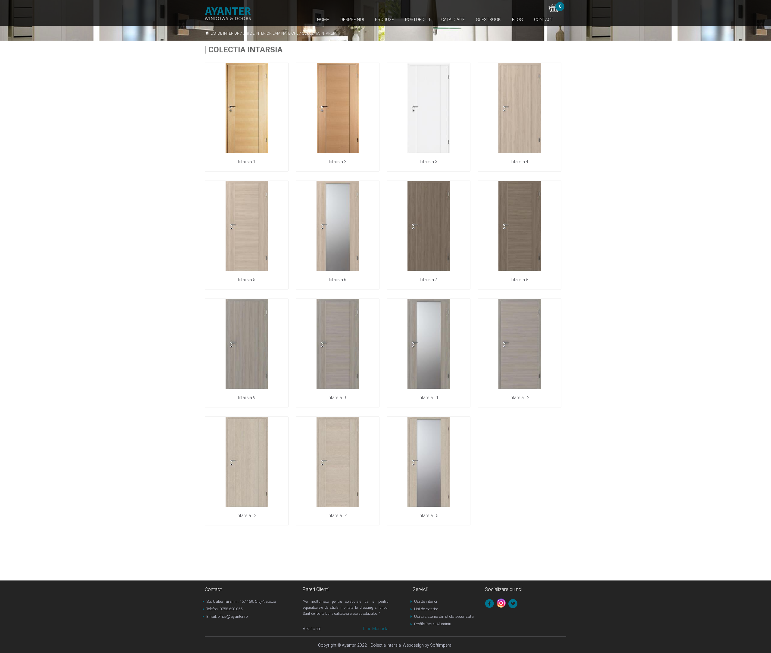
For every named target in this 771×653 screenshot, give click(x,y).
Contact (543, 19)
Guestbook (488, 19)
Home (323, 19)
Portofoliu (417, 19)
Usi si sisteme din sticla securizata (444, 616)
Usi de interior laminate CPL (270, 33)
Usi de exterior (426, 609)
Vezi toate (312, 628)
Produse (384, 19)
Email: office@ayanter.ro (227, 616)
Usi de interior (225, 33)
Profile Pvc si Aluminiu (432, 624)
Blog (517, 19)
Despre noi (352, 19)
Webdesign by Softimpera (426, 645)
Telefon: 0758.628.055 (224, 609)
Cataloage (453, 19)
